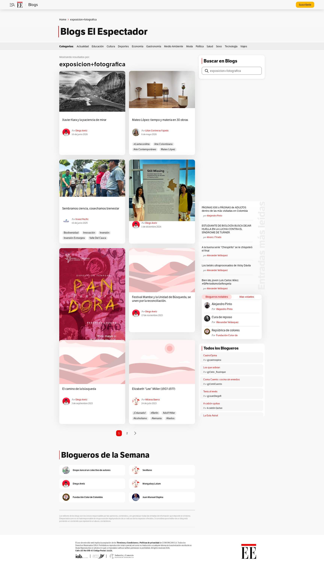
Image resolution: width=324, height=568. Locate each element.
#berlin (154, 412)
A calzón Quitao (214, 408)
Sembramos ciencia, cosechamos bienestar (90, 208)
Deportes (123, 46)
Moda (189, 46)
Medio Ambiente (173, 46)
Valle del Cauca (97, 238)
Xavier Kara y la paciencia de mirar (84, 120)
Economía (137, 46)
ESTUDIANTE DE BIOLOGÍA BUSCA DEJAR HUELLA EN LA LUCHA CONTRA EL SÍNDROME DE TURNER (226, 229)
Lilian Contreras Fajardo (157, 130)
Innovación (89, 232)
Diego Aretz (81, 130)
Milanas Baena (152, 399)
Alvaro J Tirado (214, 237)
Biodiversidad (71, 232)
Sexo (219, 46)
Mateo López (168, 149)
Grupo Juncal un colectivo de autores (91, 470)
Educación (98, 46)
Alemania (157, 418)
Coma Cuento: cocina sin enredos (221, 379)
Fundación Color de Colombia (227, 335)
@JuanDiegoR (214, 396)
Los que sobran (211, 367)
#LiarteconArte (142, 144)
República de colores (226, 330)
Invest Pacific (82, 219)
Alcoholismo (140, 418)
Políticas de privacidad (149, 543)
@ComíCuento (214, 384)
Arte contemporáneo (145, 149)
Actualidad (83, 46)
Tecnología (231, 46)
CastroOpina (210, 355)
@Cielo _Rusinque (216, 372)
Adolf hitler (169, 412)
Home (62, 19)
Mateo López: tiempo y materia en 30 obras (160, 120)
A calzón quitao (211, 403)
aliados (170, 418)
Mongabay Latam (151, 483)
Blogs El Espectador (104, 31)
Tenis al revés (210, 391)
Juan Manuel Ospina (152, 497)
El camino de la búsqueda (79, 389)
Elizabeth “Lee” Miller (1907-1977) (153, 389)
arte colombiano (163, 144)
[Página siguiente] (135, 433)
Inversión (104, 232)
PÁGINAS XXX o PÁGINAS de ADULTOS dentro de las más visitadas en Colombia (225, 209)
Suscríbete (305, 4)
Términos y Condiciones (127, 543)
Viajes (243, 46)
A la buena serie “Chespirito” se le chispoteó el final (227, 249)
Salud (210, 46)
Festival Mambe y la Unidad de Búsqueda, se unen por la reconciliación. (161, 299)
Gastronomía (153, 46)
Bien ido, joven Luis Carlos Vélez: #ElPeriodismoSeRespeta (220, 282)
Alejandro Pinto (214, 215)
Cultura (111, 46)
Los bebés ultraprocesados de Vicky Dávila (227, 265)
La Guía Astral (210, 415)
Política (200, 46)
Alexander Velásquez (217, 255)
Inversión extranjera (74, 238)
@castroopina (214, 360)
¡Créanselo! (140, 412)
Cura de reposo (222, 317)
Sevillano (147, 470)
